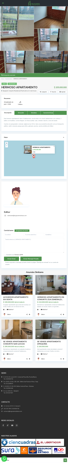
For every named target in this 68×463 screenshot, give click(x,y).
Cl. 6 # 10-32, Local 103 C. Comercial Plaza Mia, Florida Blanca (20, 377)
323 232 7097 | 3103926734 (11, 408)
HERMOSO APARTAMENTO (41, 147)
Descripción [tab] (8, 113)
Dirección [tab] (21, 113)
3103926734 (9, 379)
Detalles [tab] (34, 113)
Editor (7, 212)
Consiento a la (14, 254)
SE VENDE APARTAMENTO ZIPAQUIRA (49, 342)
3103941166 (9, 388)
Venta (4, 84)
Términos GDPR (18, 255)
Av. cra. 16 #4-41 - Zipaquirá (11, 391)
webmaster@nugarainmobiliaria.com (17, 215)
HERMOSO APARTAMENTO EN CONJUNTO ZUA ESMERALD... (50, 298)
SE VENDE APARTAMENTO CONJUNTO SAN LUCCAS (15, 342)
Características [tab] (48, 113)
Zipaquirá (5, 91)
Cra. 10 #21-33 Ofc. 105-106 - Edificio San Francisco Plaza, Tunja (20, 381)
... (24, 306)
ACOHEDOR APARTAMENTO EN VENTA (15, 298)
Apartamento (8, 79)
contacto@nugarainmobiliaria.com (13, 411)
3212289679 (9, 383)
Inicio (2, 79)
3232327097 (9, 393)
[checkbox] (4, 254)
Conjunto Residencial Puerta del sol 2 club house (22, 91)
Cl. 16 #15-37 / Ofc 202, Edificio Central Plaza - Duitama (18, 386)
